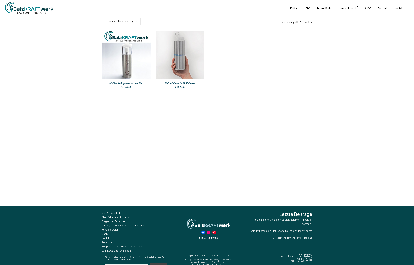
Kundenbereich (110, 229)
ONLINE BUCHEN (111, 213)
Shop (105, 234)
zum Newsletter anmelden (116, 250)
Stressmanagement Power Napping (292, 237)
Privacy (216, 260)
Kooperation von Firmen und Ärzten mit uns (125, 246)
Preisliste (107, 242)
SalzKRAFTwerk (203, 255)
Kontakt (106, 238)
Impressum (208, 260)
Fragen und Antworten (114, 221)
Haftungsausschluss (193, 260)
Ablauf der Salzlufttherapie (116, 217)
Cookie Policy (225, 260)
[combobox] (121, 21)
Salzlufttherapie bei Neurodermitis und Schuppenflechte (281, 230)
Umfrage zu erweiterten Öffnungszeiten (123, 225)
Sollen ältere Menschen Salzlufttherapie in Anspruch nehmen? (283, 221)
